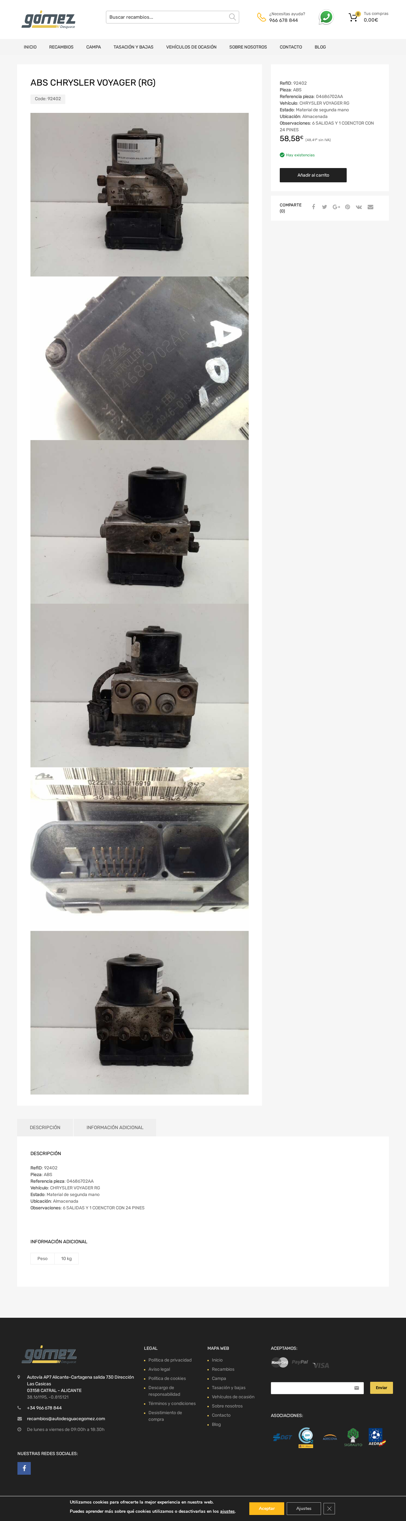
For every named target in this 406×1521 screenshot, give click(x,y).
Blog (320, 47)
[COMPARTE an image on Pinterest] (347, 207)
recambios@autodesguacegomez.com (66, 1418)
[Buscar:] (172, 17)
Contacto (291, 47)
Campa (93, 47)
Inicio (30, 47)
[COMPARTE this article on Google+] (335, 207)
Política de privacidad (170, 1360)
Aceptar (267, 1508)
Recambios (61, 47)
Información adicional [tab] (115, 1127)
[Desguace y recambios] (44, 19)
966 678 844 (283, 20)
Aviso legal (159, 1369)
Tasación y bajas (134, 47)
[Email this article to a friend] (369, 207)
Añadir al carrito (313, 175)
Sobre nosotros (248, 47)
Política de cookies (167, 1378)
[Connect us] (24, 1468)
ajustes (227, 1511)
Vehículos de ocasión (191, 47)
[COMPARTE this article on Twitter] (324, 207)
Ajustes (303, 1508)
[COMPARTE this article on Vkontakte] (358, 207)
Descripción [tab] (45, 1127)
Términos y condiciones (172, 1403)
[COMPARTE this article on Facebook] (312, 207)
